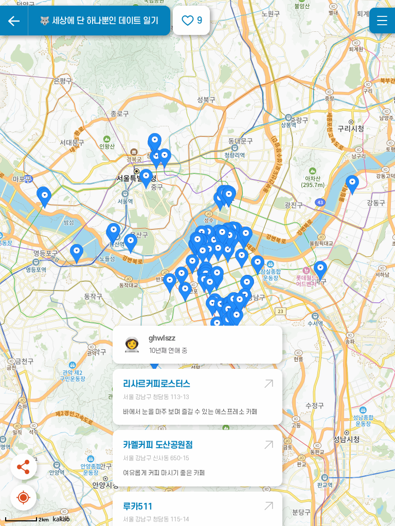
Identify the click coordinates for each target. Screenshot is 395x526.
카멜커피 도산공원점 (157, 445)
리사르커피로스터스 (156, 384)
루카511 (138, 507)
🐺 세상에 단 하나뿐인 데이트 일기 (99, 21)
